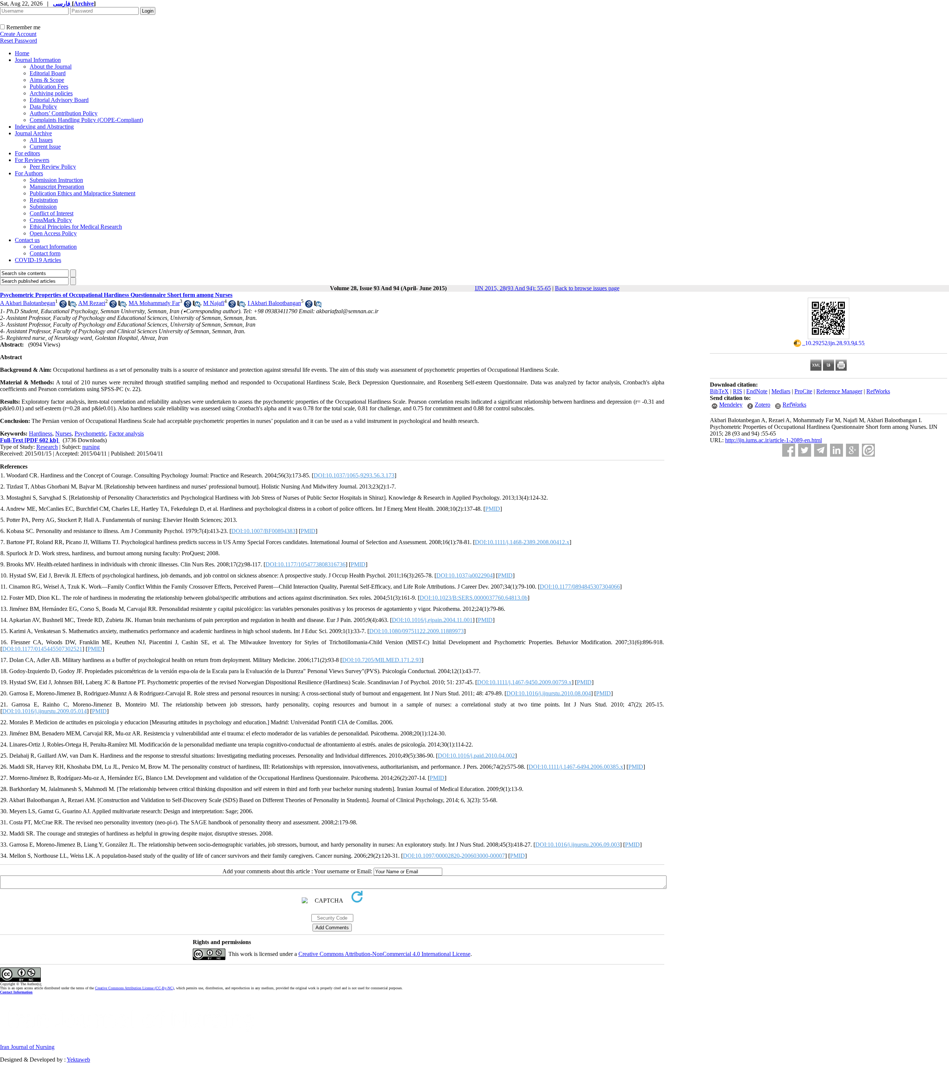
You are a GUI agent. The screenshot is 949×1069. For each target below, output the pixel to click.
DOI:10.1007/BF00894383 (263, 531)
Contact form (45, 253)
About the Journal (51, 66)
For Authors (29, 173)
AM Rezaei (91, 303)
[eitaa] (868, 450)
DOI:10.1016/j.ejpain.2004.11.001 (432, 620)
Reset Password (18, 40)
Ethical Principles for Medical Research (76, 227)
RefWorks (878, 391)
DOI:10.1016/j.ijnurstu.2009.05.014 (44, 711)
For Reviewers (32, 160)
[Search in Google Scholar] (63, 305)
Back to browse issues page (587, 288)
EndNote (756, 391)
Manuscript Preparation (57, 186)
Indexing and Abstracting (44, 126)
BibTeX (719, 391)
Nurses (63, 433)
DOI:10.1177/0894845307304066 (580, 586)
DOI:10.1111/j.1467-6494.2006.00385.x (576, 767)
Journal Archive (33, 133)
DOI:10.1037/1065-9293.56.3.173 (354, 475)
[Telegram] (820, 450)
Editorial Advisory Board (59, 100)
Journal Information (38, 60)
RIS (737, 391)
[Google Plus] (852, 450)
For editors (27, 153)
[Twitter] (804, 450)
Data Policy (43, 106)
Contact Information (53, 247)
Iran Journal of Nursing (27, 1047)
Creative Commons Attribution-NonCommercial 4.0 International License (384, 954)
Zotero (762, 404)
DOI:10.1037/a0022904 (464, 575)
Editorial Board (48, 73)
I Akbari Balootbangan (274, 303)
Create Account (18, 34)
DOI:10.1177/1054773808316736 (305, 564)
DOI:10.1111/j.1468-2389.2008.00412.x (522, 542)
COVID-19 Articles (38, 260)
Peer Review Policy (53, 166)
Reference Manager (839, 391)
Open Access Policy (53, 233)
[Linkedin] (836, 450)
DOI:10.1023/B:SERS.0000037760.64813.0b (474, 598)
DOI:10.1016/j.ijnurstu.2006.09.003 (577, 844)
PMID (492, 509)
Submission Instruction (56, 180)
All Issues (41, 140)
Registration (44, 200)
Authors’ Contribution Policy (63, 113)
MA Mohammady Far (154, 303)
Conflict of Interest (51, 213)
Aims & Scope (47, 80)
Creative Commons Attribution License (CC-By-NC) (134, 988)
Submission (43, 206)
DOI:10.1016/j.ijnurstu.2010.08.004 (548, 693)
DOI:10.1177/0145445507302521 (42, 649)
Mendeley (731, 404)
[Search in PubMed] (72, 305)
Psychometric (90, 433)
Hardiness (40, 433)
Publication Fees (49, 86)
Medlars (780, 391)
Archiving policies (51, 93)
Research (47, 447)
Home (22, 53)
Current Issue (45, 146)
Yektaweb (78, 1059)
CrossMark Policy (51, 220)
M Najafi (213, 303)
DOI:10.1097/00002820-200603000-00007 (454, 856)
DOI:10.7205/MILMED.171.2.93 (381, 660)
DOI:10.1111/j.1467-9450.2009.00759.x (524, 682)
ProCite (803, 391)
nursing (91, 447)
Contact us (27, 240)
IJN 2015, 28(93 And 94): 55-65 (513, 288)
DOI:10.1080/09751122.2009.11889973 (416, 631)
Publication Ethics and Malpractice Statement (82, 193)
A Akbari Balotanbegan (27, 303)
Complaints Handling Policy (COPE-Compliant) (86, 120)
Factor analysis (126, 433)
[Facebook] (788, 450)
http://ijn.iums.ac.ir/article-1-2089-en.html (773, 440)
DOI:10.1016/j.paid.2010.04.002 (476, 755)
